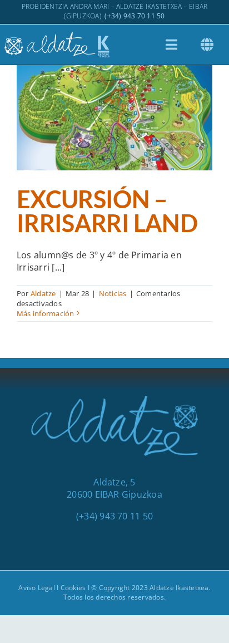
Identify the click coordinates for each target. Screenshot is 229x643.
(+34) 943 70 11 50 (134, 16)
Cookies (73, 587)
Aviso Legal (36, 587)
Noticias (113, 293)
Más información (45, 313)
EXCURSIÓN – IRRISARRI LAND (114, 99)
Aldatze (43, 293)
